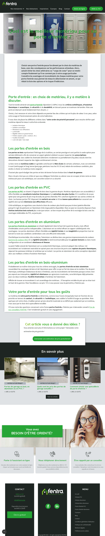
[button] (18, 9)
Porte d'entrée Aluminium (82, 509)
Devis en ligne (79, 9)
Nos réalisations (32, 9)
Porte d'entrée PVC (80, 506)
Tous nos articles (52, 397)
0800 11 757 (96, 9)
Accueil (77, 494)
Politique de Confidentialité (83, 525)
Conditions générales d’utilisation (84, 522)
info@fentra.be (19, 500)
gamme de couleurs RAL (18, 240)
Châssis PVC (78, 497)
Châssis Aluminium (80, 500)
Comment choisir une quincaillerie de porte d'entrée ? (84, 388)
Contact (67, 9)
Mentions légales (80, 528)
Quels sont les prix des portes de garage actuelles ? (51, 388)
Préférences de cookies (82, 531)
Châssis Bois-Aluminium (82, 503)
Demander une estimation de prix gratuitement (52, 339)
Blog (60, 9)
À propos (53, 9)
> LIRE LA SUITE (9, 392)
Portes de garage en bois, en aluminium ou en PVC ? (16, 388)
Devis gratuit (20, 514)
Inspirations (44, 9)
